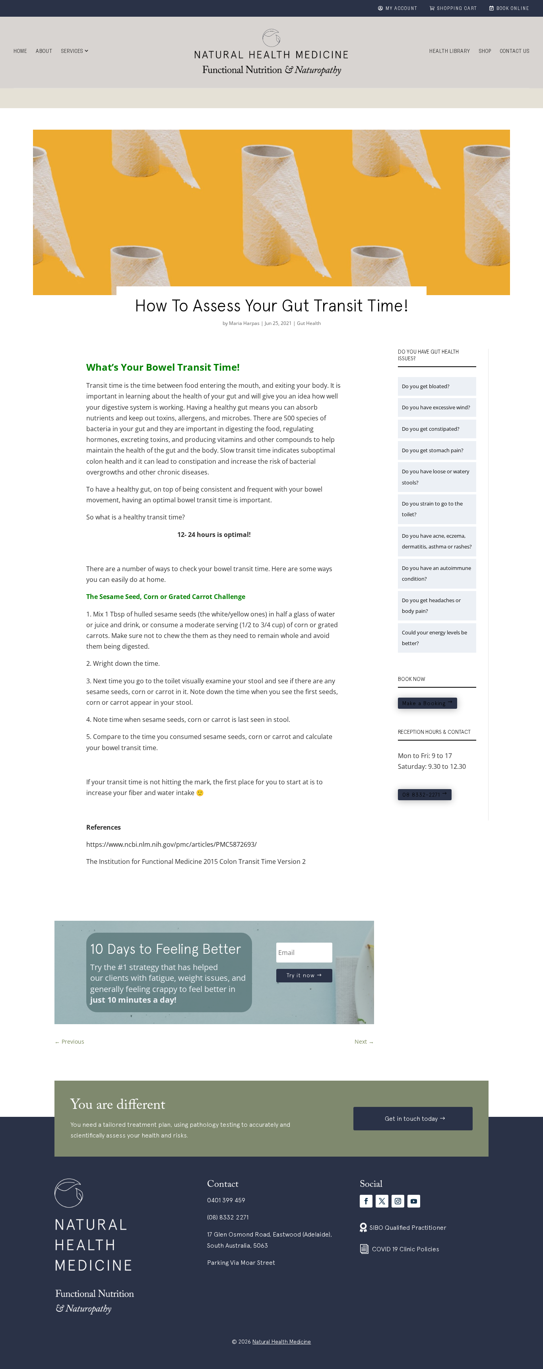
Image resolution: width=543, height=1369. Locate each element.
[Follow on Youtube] (413, 1201)
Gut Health (309, 323)
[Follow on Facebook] (366, 1201)
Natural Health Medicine (281, 1341)
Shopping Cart (457, 9)
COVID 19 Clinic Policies (405, 1248)
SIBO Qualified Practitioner (408, 1227)
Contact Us (514, 52)
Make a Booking (424, 703)
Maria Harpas (244, 323)
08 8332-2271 (421, 794)
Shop (485, 52)
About (44, 52)
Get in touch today (411, 1118)
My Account (402, 9)
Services (72, 52)
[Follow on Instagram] (398, 1201)
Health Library (449, 52)
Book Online (512, 9)
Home (20, 52)
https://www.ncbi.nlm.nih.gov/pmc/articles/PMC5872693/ (171, 844)
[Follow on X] (382, 1201)
